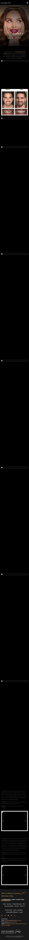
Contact (21, 912)
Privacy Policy (8, 910)
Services (9, 904)
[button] (27, 3)
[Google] (11, 915)
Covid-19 (22, 906)
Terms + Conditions (18, 910)
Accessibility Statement (12, 912)
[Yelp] (14, 915)
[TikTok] (1, 915)
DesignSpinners (18, 937)
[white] (11, 931)
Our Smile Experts (9, 906)
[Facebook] (8, 915)
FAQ (24, 904)
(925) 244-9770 (13, 922)
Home (4, 904)
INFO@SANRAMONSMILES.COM (13, 920)
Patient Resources (17, 904)
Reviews (17, 906)
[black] (6, 3)
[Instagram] (5, 915)
